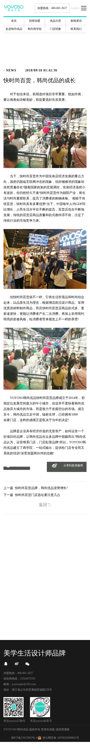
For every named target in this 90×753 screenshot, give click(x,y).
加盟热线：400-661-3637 (52, 8)
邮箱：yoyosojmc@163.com (19, 684)
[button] (16, 468)
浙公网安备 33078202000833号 (60, 737)
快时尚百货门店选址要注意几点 (37, 495)
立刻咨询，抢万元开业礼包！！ (45, 615)
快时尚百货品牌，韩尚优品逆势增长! (41, 488)
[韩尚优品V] (16, 664)
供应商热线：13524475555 (19, 678)
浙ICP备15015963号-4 (24, 737)
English (75, 8)
